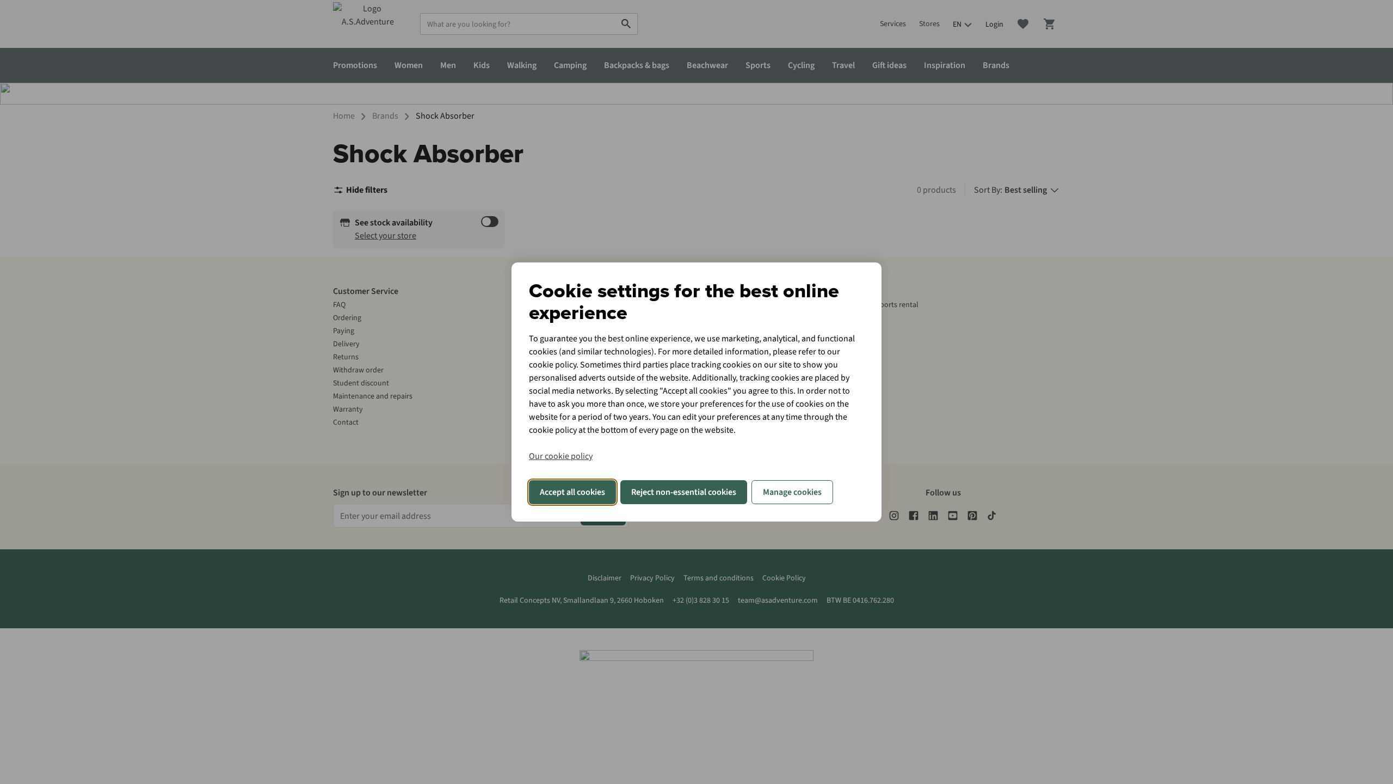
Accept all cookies (572, 492)
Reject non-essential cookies (683, 492)
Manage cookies (792, 492)
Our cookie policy (561, 456)
